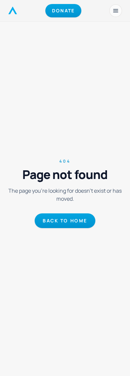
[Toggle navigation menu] (115, 10)
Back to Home (65, 220)
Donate (63, 10)
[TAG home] (12, 10)
